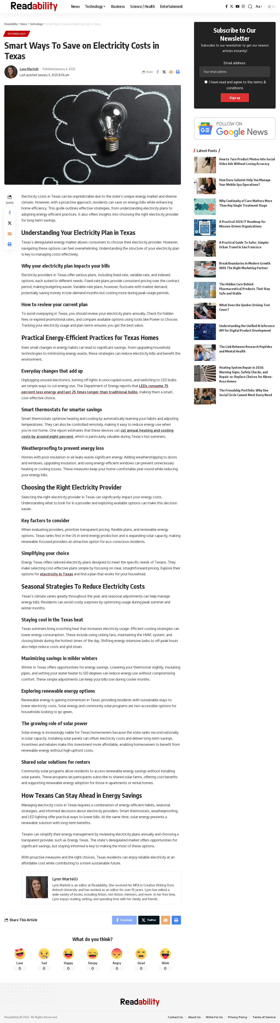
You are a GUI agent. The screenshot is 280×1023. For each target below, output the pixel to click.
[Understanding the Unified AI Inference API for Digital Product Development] (205, 332)
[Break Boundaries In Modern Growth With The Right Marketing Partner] (205, 269)
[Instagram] (243, 6)
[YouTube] (237, 6)
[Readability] (34, 6)
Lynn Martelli (29, 69)
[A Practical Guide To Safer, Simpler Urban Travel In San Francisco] (205, 248)
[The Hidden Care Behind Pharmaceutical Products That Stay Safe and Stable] (205, 290)
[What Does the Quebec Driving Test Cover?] (205, 311)
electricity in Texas (56, 574)
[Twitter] (231, 6)
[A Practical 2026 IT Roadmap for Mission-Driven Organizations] (205, 227)
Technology (16, 33)
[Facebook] (226, 6)
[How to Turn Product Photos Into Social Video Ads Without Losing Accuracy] (205, 165)
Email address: (235, 63)
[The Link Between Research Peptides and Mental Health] (205, 352)
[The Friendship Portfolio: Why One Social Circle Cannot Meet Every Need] (205, 396)
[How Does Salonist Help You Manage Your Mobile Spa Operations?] (205, 186)
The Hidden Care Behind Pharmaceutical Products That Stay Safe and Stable (244, 288)
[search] (250, 6)
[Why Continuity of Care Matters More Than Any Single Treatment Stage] (205, 207)
